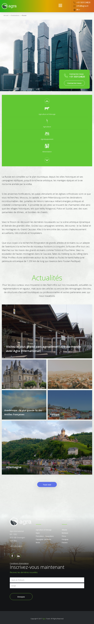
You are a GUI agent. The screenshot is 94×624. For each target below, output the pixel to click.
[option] (47, 111)
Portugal (54, 414)
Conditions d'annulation (19, 563)
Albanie (64, 530)
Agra (44, 619)
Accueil (6, 15)
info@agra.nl (82, 6)
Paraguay (65, 539)
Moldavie (65, 533)
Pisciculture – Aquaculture (45, 536)
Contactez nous (74, 83)
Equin (38, 533)
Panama (64, 543)
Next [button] (47, 160)
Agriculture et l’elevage (44, 530)
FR (77, 9)
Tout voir (47, 484)
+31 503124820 (83, 2)
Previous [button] (47, 101)
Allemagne (13, 467)
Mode (38, 543)
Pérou (64, 536)
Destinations (15, 15)
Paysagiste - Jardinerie (43, 539)
